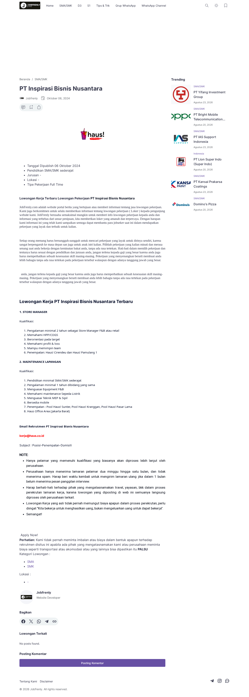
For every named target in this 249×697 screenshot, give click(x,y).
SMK (30, 566)
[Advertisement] (124, 44)
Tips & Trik (103, 5)
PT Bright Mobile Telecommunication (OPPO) (208, 117)
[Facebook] (23, 621)
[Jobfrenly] (29, 5)
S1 (88, 5)
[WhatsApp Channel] (227, 680)
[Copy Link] (54, 621)
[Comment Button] (23, 107)
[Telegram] (47, 621)
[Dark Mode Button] (216, 5)
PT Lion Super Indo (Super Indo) (208, 161)
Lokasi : (25, 574)
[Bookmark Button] (226, 5)
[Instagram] (219, 680)
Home (49, 5)
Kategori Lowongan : (34, 554)
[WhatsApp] (39, 621)
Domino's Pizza (205, 204)
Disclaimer (46, 681)
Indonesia (199, 153)
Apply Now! (29, 535)
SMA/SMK (65, 5)
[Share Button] (39, 107)
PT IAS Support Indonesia (205, 139)
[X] (31, 621)
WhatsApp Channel (154, 5)
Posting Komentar (92, 663)
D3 (80, 5)
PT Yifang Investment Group (209, 94)
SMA (30, 562)
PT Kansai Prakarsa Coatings (208, 184)
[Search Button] (207, 5)
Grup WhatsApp (126, 5)
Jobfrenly (36, 689)
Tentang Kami (28, 681)
